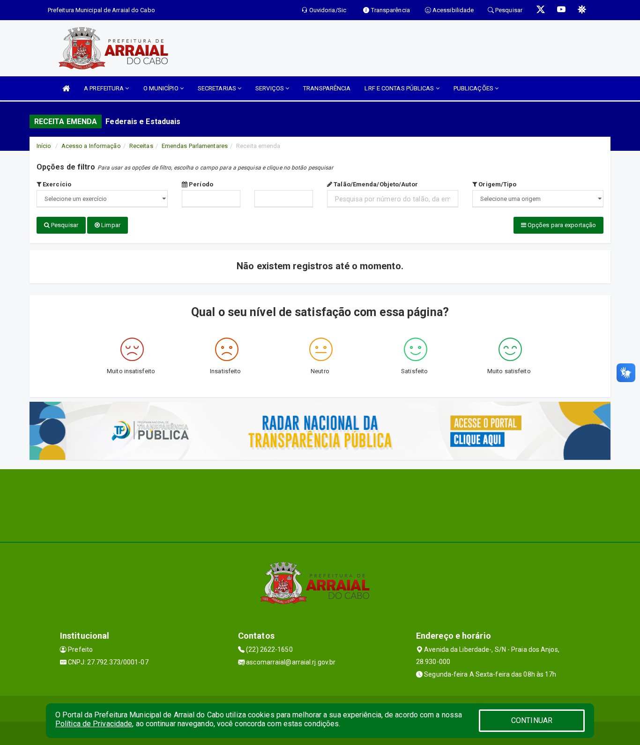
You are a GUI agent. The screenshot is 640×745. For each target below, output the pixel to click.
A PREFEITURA (104, 88)
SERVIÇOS (270, 88)
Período (200, 184)
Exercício (56, 184)
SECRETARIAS (218, 88)
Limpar (110, 225)
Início (44, 145)
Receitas (141, 145)
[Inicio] (66, 88)
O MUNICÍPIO (161, 88)
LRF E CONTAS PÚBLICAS (400, 88)
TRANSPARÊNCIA (326, 88)
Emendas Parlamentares (195, 145)
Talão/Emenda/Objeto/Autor (375, 184)
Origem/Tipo (496, 184)
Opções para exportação (561, 225)
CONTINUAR (531, 720)
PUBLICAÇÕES (474, 88)
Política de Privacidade (93, 723)
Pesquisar (64, 225)
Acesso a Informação (91, 145)
